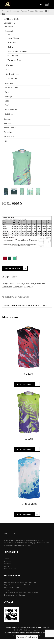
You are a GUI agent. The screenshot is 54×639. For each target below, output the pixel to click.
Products (7, 564)
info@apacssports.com (15, 595)
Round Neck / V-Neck (18, 51)
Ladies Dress (12, 74)
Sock (7, 105)
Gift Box (9, 114)
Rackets (9, 26)
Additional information (16, 297)
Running (8, 132)
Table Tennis (10, 127)
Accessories (11, 109)
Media (6, 566)
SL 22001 (29, 374)
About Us (7, 561)
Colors (5, 254)
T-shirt (9, 34)
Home (6, 559)
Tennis (7, 123)
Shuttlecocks (11, 87)
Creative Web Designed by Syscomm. (27, 630)
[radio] (5, 258)
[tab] (16, 296)
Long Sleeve (13, 38)
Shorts (9, 65)
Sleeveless (13, 55)
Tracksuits (11, 78)
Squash (7, 119)
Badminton (9, 23)
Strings (8, 96)
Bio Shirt (12, 42)
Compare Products (26, 637)
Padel (6, 141)
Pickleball (9, 136)
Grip (7, 100)
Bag (7, 92)
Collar (11, 47)
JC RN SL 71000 (29, 504)
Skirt (8, 69)
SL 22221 (28, 439)
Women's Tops (14, 60)
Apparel (9, 31)
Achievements (10, 569)
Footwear (9, 83)
